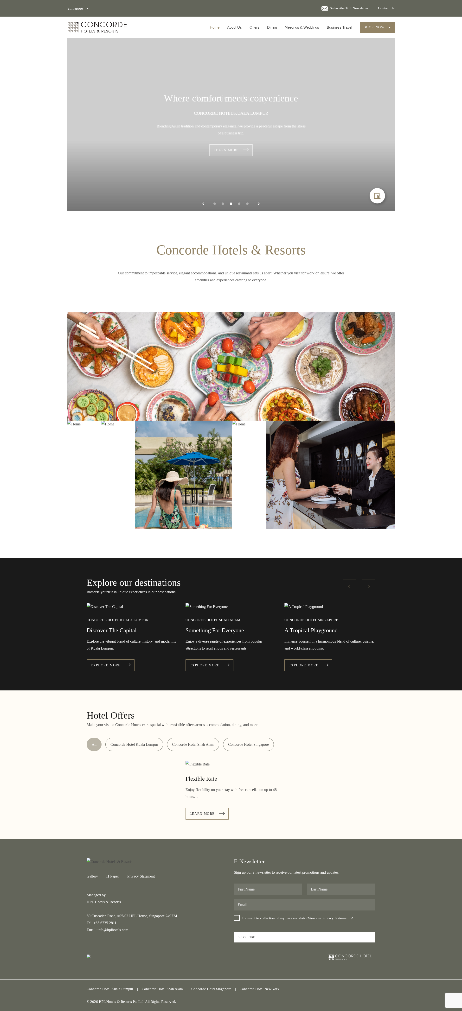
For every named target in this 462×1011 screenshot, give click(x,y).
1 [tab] (214, 203)
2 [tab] (223, 203)
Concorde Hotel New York (259, 989)
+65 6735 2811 (104, 923)
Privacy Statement (141, 876)
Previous (349, 586)
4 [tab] (239, 203)
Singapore (75, 8)
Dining (272, 27)
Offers (254, 27)
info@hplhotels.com (112, 930)
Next (368, 586)
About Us (234, 27)
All (94, 744)
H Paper (112, 876)
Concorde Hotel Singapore (248, 744)
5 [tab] (247, 203)
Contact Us (386, 8)
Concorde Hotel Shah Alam (193, 744)
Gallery (92, 876)
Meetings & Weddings (302, 27)
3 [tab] (231, 203)
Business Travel (339, 27)
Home (214, 27)
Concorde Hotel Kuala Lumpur (134, 744)
